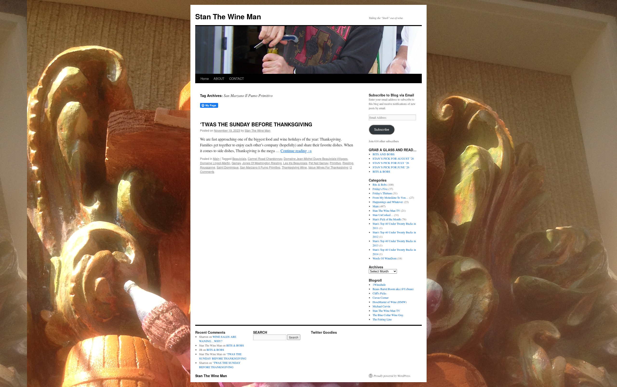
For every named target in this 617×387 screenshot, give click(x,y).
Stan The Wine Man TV (386, 210)
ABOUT (219, 78)
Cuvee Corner (381, 297)
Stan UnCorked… (383, 215)
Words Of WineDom (384, 258)
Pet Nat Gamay (318, 163)
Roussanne (207, 167)
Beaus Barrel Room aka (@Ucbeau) (393, 289)
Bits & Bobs (380, 184)
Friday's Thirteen (382, 193)
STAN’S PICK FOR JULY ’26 (391, 163)
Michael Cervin (381, 306)
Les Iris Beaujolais (295, 163)
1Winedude (379, 284)
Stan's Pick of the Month (387, 219)
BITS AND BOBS (384, 154)
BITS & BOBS (381, 171)
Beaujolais (239, 158)
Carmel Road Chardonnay (265, 158)
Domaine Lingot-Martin (215, 163)
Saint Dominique (228, 167)
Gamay (236, 163)
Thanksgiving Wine (294, 167)
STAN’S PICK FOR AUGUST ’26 (393, 158)
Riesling (347, 163)
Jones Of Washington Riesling (262, 163)
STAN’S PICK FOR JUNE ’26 (391, 167)
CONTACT (236, 78)
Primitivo (335, 163)
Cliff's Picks (379, 293)
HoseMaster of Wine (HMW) (390, 302)
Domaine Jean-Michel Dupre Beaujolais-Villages (316, 158)
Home (205, 78)
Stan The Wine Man (228, 16)
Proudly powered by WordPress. (392, 376)
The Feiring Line (382, 319)
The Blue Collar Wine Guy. (388, 315)
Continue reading (296, 150)
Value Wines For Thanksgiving (328, 167)
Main (216, 158)
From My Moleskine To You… (391, 197)
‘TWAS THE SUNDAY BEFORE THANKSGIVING (256, 124)
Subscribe (381, 129)
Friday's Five (380, 189)
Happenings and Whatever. (388, 202)
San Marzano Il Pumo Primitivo (260, 167)
